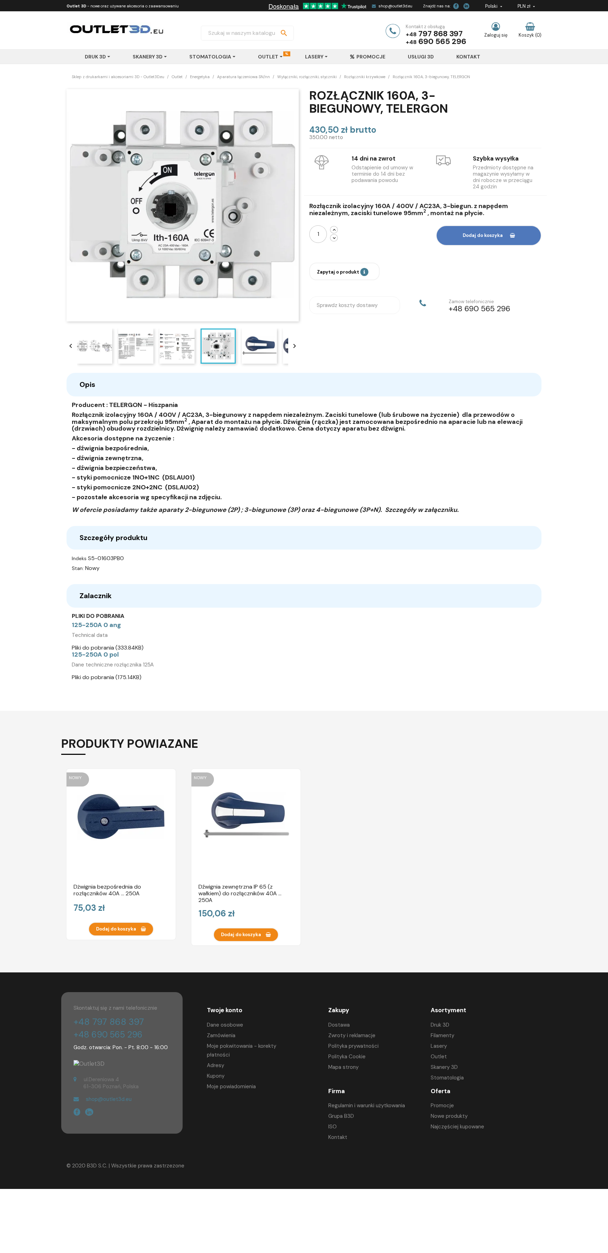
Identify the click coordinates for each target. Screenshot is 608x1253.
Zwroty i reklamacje (351, 1035)
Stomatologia (447, 1077)
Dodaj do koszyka (483, 235)
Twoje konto (224, 1010)
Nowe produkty (449, 1116)
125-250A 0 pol (95, 654)
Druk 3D (440, 1024)
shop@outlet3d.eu (395, 6)
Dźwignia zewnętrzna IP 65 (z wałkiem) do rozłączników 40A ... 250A (239, 893)
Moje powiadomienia (231, 1086)
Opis (87, 384)
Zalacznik (96, 595)
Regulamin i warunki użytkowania (366, 1105)
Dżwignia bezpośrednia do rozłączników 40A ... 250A (107, 890)
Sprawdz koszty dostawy (347, 305)
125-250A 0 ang (96, 625)
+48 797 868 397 (109, 1022)
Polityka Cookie (347, 1056)
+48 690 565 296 (108, 1034)
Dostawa (339, 1024)
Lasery (439, 1046)
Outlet (439, 1056)
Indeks (79, 558)
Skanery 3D (444, 1067)
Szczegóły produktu (113, 537)
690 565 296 (442, 41)
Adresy (215, 1065)
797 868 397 (440, 34)
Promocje (442, 1105)
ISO (332, 1126)
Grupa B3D (341, 1116)
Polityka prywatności (353, 1046)
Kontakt (337, 1137)
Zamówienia (221, 1035)
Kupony (215, 1075)
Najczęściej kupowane (457, 1126)
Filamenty (442, 1035)
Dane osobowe (225, 1024)
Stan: (78, 568)
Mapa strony (343, 1067)
